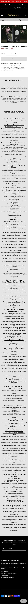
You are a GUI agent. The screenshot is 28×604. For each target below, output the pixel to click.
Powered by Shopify (19, 602)
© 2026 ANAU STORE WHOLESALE (8, 602)
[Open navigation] (3, 15)
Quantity (3, 53)
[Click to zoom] (24, 27)
